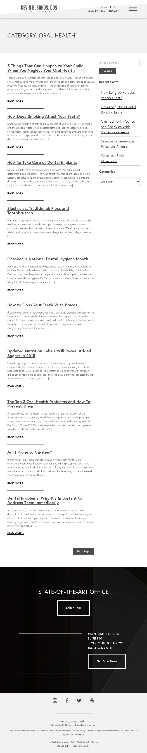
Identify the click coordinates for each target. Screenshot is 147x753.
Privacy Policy (79, 730)
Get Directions (107, 661)
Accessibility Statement (60, 730)
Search (108, 70)
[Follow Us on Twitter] (79, 700)
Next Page (83, 551)
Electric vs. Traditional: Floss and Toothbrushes (38, 210)
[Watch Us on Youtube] (92, 700)
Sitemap (94, 742)
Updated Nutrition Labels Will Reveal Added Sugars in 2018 (49, 353)
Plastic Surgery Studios (80, 746)
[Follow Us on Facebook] (67, 700)
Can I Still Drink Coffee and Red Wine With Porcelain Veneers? (118, 126)
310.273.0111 (103, 648)
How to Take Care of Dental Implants (42, 162)
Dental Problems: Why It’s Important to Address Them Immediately (44, 500)
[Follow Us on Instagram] (55, 700)
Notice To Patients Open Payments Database (28, 730)
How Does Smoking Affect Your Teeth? (43, 116)
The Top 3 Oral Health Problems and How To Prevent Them (48, 404)
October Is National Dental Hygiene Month (47, 258)
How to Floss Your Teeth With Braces (42, 304)
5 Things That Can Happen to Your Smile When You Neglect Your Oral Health (45, 68)
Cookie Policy (93, 730)
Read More (14, 100)
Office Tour (73, 608)
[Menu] (133, 8)
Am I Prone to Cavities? (29, 452)
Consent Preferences (109, 730)
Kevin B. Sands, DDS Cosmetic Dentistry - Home (39, 8)
